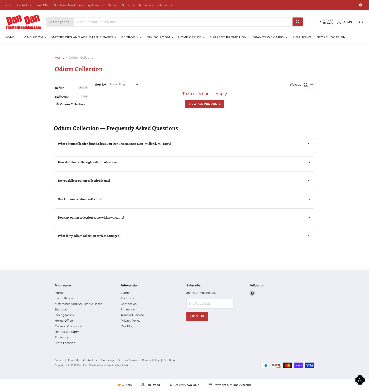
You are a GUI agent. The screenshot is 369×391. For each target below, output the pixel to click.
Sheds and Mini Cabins (68, 5)
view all (83, 87)
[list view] (311, 84)
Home (10, 37)
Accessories (146, 5)
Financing (302, 37)
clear (84, 96)
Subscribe (128, 5)
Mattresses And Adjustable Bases (82, 37)
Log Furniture (95, 5)
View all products (205, 104)
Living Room (32, 37)
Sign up (197, 316)
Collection (62, 97)
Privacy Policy (130, 320)
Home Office (42, 5)
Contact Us (24, 5)
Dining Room (159, 37)
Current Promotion (228, 37)
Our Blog (127, 326)
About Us (127, 298)
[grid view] (306, 84)
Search (9, 5)
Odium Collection (72, 104)
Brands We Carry (269, 37)
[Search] (298, 21)
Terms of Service (132, 315)
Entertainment (166, 5)
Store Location (331, 37)
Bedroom (130, 37)
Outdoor (113, 5)
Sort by (100, 84)
